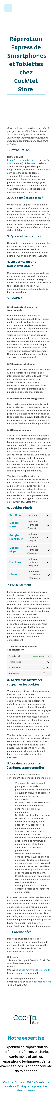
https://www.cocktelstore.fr (23, 160)
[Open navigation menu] (8, 8)
